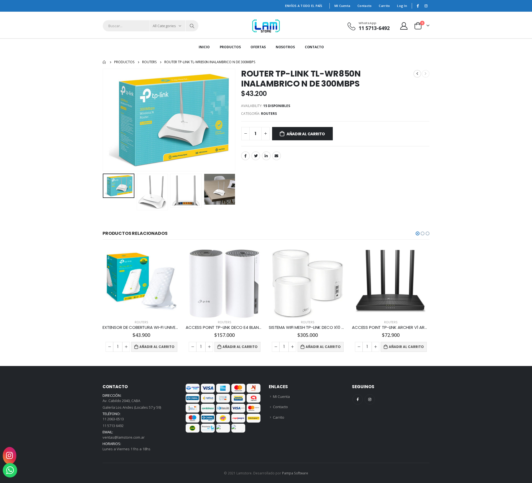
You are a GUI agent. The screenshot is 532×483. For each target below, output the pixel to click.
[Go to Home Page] (104, 62)
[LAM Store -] (266, 26)
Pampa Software (295, 473)
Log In (402, 6)
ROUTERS (269, 113)
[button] (417, 233)
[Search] (192, 25)
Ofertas (257, 47)
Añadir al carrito (306, 134)
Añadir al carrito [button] (156, 346)
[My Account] (404, 26)
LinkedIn (266, 155)
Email (276, 155)
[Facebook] (417, 5)
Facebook (245, 155)
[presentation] (104, 120)
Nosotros (285, 47)
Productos (230, 47)
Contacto (364, 6)
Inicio (204, 47)
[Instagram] (425, 5)
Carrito (384, 6)
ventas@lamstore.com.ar (124, 437)
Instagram (370, 399)
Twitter (255, 155)
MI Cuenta (342, 6)
